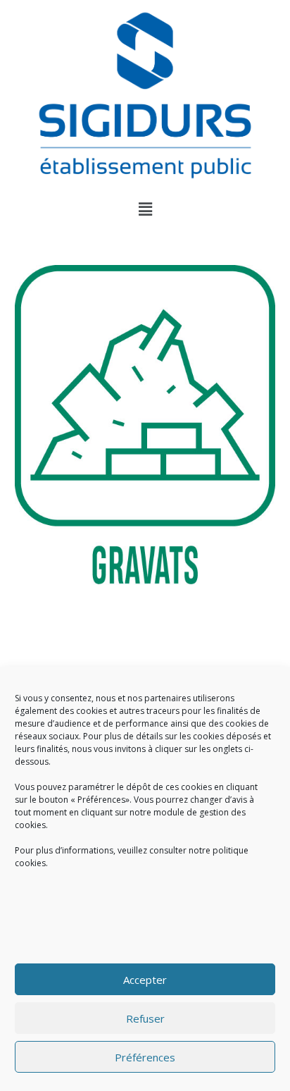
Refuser (145, 1018)
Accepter (145, 980)
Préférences (145, 1057)
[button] (145, 208)
